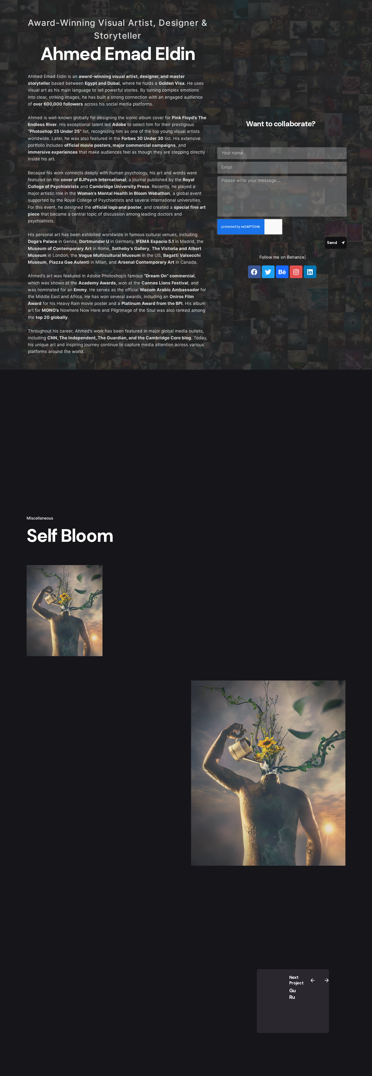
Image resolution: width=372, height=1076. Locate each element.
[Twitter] (268, 271)
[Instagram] (296, 271)
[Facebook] (254, 271)
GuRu (292, 993)
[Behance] (282, 271)
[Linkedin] (310, 271)
